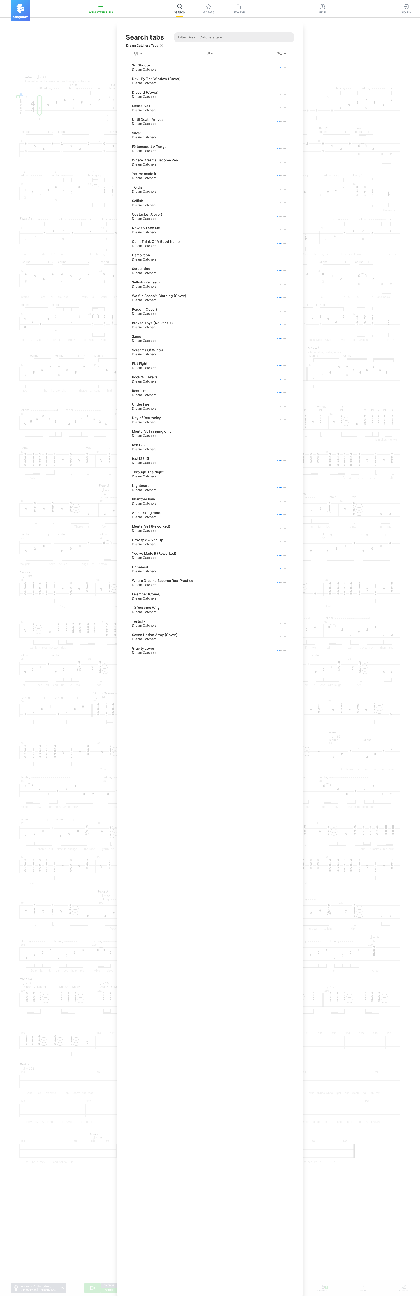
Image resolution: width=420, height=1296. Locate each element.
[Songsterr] (20, 10)
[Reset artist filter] (161, 45)
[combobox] (138, 54)
